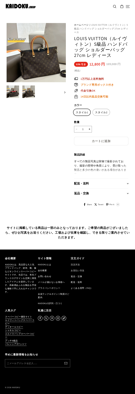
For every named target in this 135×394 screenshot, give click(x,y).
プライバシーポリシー (49, 288)
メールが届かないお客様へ (51, 282)
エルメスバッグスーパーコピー (19, 335)
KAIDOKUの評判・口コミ (50, 303)
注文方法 (75, 264)
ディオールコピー (14, 326)
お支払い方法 (77, 270)
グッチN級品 (11, 340)
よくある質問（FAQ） (82, 288)
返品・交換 (76, 276)
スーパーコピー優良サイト (18, 316)
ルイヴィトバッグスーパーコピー (19, 322)
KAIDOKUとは (44, 264)
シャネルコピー (13, 330)
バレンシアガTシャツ (16, 344)
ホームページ (81, 24)
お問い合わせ (44, 276)
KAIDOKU (9, 264)
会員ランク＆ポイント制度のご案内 (53, 296)
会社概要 (42, 270)
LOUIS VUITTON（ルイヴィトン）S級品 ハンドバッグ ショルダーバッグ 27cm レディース (101, 28)
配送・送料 (76, 282)
